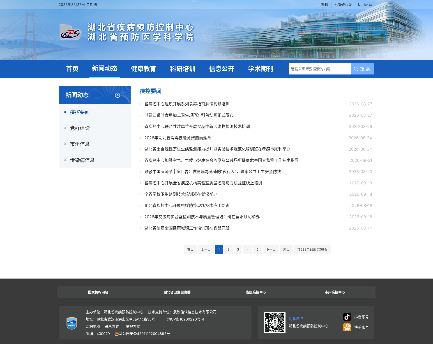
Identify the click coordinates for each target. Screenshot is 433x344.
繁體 (324, 4)
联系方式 (112, 326)
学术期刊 (260, 69)
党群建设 (80, 128)
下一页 (271, 249)
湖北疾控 (296, 318)
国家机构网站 (98, 292)
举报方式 (133, 326)
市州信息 (80, 144)
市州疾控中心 (335, 292)
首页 (72, 69)
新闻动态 (104, 68)
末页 (286, 249)
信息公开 (221, 69)
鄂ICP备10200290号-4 (185, 319)
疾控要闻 (80, 112)
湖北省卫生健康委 (177, 292)
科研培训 (182, 69)
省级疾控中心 (256, 292)
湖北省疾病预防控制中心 (177, 32)
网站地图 (93, 326)
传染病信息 (82, 160)
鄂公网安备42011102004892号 (144, 333)
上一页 (206, 249)
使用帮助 (365, 4)
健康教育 (143, 69)
